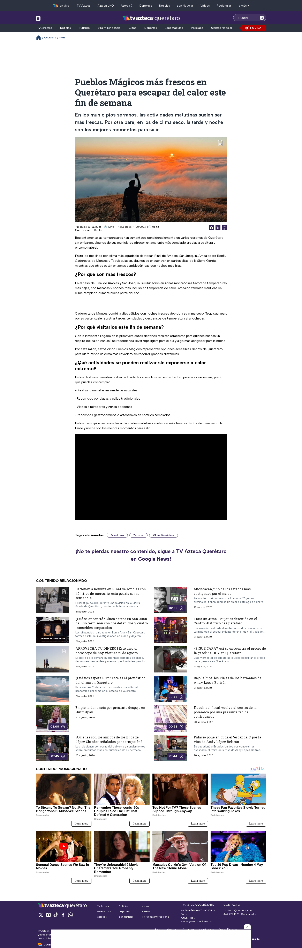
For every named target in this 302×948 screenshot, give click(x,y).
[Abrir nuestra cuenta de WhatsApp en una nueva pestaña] (70, 914)
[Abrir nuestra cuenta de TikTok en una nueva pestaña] (55, 914)
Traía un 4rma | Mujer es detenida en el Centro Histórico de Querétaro (225, 620)
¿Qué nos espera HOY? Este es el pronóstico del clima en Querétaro (110, 680)
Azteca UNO (106, 5)
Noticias (164, 5)
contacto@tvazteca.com (238, 910)
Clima (132, 28)
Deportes (145, 5)
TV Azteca (84, 5)
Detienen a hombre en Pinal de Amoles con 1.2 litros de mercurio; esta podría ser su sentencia (110, 593)
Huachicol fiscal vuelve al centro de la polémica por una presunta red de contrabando (225, 711)
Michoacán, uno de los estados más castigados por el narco (222, 591)
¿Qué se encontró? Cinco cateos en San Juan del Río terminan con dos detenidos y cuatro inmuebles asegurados (111, 623)
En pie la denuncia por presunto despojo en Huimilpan (110, 709)
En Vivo (255, 28)
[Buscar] (262, 17)
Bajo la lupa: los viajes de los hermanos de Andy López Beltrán (227, 680)
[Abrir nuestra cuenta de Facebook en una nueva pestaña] (63, 914)
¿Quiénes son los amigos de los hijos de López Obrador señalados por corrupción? (108, 739)
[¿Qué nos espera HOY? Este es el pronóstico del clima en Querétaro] (52, 689)
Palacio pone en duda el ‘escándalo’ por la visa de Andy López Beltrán (227, 739)
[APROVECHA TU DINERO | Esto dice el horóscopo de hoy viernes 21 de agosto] (52, 659)
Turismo (84, 28)
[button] (247, 926)
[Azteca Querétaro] (151, 18)
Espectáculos (174, 28)
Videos (205, 5)
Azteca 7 (127, 5)
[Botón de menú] (38, 18)
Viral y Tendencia (109, 28)
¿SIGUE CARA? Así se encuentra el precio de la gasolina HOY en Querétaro (230, 650)
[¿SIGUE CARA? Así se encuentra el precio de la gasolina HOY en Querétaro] (170, 659)
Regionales (224, 5)
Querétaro (45, 28)
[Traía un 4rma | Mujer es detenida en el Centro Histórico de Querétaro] (170, 629)
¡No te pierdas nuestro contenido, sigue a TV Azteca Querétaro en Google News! (151, 555)
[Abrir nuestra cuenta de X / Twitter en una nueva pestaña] (40, 914)
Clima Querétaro (163, 535)
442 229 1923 (231, 914)
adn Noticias (185, 5)
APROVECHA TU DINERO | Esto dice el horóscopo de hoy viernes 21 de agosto (106, 650)
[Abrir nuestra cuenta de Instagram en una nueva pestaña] (48, 914)
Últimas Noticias (222, 28)
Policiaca (197, 28)
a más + (244, 5)
